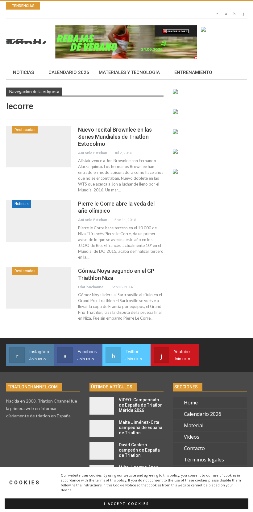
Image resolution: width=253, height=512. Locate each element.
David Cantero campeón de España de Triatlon (139, 450)
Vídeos (191, 436)
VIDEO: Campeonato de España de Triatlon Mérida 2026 (141, 405)
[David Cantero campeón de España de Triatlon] (101, 451)
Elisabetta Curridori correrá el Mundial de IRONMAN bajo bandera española (143, 6)
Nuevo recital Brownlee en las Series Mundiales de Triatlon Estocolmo (115, 136)
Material (193, 425)
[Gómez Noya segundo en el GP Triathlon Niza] (38, 288)
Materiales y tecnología (129, 72)
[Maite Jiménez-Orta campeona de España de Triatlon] (101, 428)
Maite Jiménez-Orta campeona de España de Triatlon (140, 427)
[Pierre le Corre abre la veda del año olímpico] (38, 220)
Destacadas (25, 130)
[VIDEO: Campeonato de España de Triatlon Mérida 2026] (101, 406)
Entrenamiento (193, 72)
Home (191, 402)
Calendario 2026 (68, 72)
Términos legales (204, 459)
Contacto (194, 448)
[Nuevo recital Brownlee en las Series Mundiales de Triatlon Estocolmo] (38, 146)
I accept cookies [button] (126, 504)
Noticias (23, 72)
